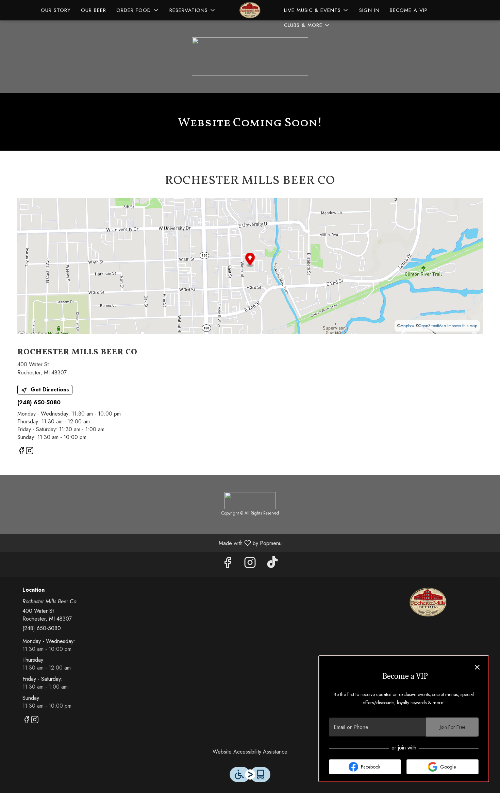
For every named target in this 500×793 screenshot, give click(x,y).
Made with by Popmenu (143, 542)
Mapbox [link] (407, 326)
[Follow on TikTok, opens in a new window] (272, 564)
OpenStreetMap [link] (432, 326)
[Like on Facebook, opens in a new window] (21, 452)
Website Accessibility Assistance (250, 752)
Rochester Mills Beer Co (428, 602)
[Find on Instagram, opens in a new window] (30, 452)
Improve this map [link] (462, 326)
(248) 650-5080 (41, 628)
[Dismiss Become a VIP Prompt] (477, 667)
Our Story (56, 10)
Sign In (369, 10)
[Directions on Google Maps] (250, 266)
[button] (138, 10)
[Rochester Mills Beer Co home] (250, 10)
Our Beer (93, 10)
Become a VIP (409, 10)
